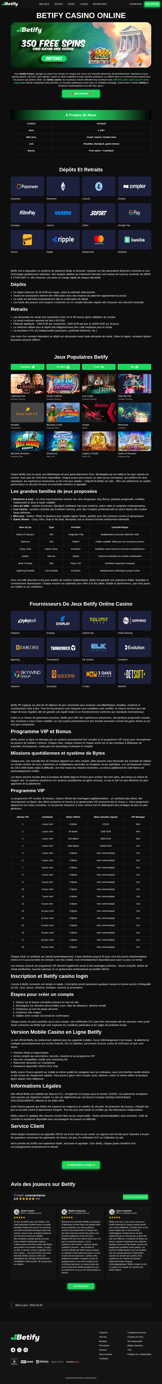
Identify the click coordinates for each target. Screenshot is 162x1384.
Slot (132, 367)
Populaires (26, 367)
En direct (61, 367)
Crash (97, 367)
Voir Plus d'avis (81, 1286)
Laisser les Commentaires (135, 1197)
